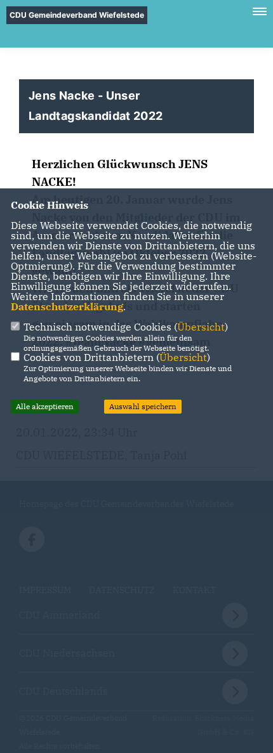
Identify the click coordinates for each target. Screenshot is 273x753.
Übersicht (201, 326)
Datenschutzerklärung (67, 306)
